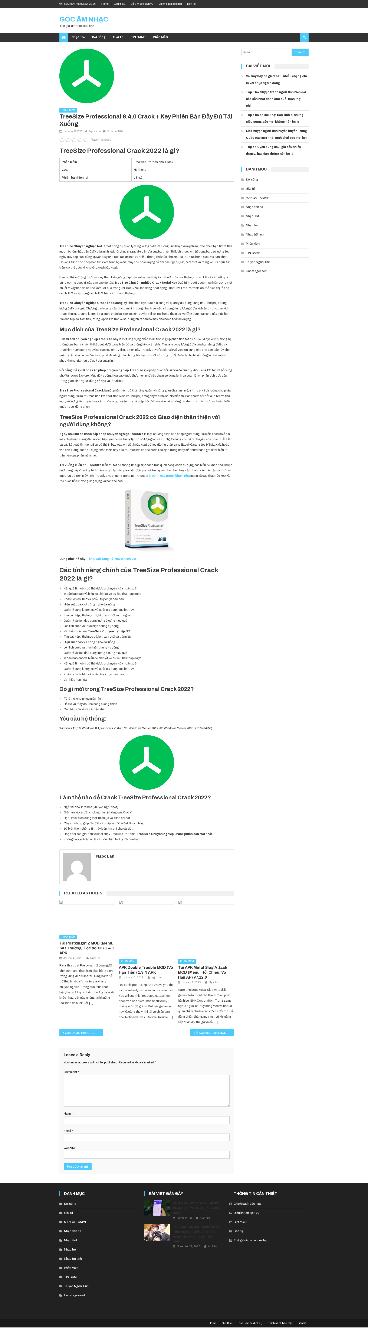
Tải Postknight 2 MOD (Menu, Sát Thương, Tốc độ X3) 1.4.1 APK (86, 948)
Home (105, 3)
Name (68, 1113)
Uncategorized (256, 271)
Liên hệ (191, 3)
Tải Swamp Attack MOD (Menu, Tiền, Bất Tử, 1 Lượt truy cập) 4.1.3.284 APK (214, 1032)
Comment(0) (115, 131)
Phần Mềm (160, 37)
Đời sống (99, 37)
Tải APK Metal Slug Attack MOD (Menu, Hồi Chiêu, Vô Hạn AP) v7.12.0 (202, 972)
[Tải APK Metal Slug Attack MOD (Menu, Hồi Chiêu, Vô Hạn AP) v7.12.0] (206, 928)
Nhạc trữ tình (255, 234)
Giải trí (118, 37)
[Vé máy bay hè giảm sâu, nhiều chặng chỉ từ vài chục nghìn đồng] (157, 1208)
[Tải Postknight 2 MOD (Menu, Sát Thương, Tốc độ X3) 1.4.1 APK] (87, 916)
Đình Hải (205, 1218)
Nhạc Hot (252, 216)
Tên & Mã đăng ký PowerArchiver (112, 558)
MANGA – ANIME (257, 197)
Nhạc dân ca (254, 207)
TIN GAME (138, 37)
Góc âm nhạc (83, 19)
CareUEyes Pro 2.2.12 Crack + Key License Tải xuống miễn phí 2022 (84, 1032)
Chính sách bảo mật (170, 3)
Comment (71, 1072)
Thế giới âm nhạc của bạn (251, 1240)
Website (69, 1148)
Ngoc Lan (95, 131)
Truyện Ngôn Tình (258, 262)
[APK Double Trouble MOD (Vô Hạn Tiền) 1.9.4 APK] (147, 928)
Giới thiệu (119, 3)
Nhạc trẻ (78, 37)
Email (68, 1130)
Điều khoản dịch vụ (142, 3)
